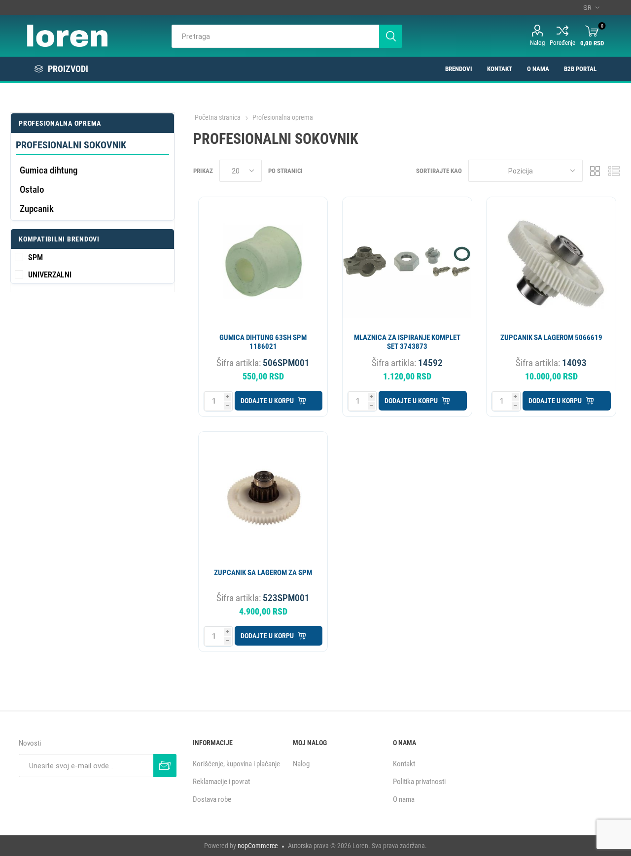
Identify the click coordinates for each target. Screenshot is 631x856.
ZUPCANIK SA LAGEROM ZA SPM (263, 572)
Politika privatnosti (419, 781)
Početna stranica (218, 117)
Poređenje (562, 42)
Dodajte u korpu (267, 401)
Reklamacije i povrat (221, 781)
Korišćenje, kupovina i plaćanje (236, 763)
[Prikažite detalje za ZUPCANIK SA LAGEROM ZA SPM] (263, 496)
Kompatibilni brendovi (59, 239)
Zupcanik (37, 208)
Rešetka (595, 171)
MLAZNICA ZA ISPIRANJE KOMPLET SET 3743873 (407, 342)
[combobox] (275, 36)
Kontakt (404, 763)
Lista (613, 171)
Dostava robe (212, 799)
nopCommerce (258, 846)
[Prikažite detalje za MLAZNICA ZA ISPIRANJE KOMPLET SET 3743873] (407, 261)
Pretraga (390, 36)
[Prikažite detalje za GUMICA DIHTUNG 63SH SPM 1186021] (263, 261)
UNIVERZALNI (49, 274)
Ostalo (32, 189)
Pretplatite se (164, 765)
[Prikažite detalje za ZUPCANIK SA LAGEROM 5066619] (551, 261)
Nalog (537, 42)
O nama (404, 799)
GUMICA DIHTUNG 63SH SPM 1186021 (263, 342)
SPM (35, 257)
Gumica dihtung (48, 170)
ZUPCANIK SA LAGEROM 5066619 (551, 337)
